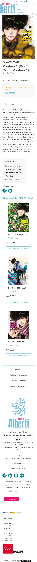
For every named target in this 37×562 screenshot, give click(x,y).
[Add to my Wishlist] (33, 16)
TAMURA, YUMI (13, 238)
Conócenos (18, 369)
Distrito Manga (18, 166)
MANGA (16, 179)
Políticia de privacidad (18, 375)
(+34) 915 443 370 (18, 463)
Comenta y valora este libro (21, 80)
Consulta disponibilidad (18, 249)
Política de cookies (18, 381)
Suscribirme (11, 499)
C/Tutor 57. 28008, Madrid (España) (18, 458)
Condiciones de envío (18, 386)
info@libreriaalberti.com (18, 468)
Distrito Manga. (8, 76)
